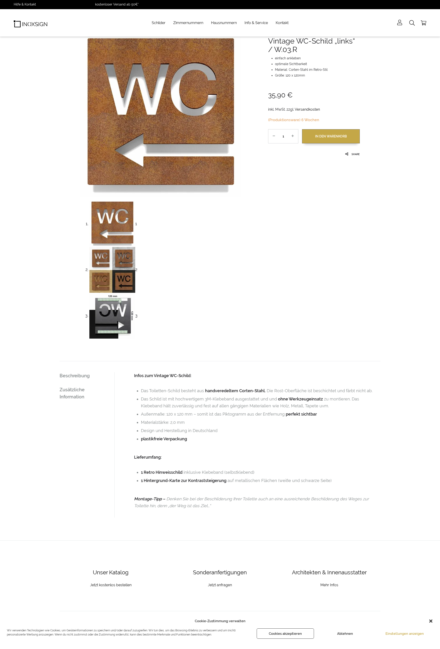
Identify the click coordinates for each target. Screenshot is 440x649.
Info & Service (256, 23)
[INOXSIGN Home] (30, 22)
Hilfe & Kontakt (25, 4)
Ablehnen (345, 634)
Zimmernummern (188, 23)
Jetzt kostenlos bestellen (111, 585)
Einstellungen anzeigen (404, 634)
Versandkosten (307, 109)
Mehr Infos (329, 585)
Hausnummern (224, 23)
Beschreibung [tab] (75, 375)
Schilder (158, 23)
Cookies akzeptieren (285, 634)
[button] (431, 621)
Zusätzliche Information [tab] (72, 393)
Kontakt (282, 23)
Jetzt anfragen (220, 585)
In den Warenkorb (331, 136)
